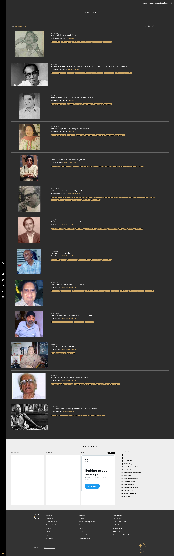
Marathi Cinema (90, 384)
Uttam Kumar (123, 166)
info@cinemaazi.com (49, 548)
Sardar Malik (56, 291)
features (10, 3)
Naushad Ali (56, 42)
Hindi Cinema (107, 104)
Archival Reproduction (59, 73)
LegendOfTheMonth (130, 493)
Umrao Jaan (101, 415)
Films (81, 528)
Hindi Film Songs (87, 42)
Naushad (63, 259)
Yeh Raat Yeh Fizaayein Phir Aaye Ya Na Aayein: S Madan (72, 97)
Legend (86, 197)
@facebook (49, 452)
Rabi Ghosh (132, 166)
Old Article (70, 104)
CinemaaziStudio (129, 484)
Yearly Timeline (118, 515)
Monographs (117, 518)
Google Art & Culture (119, 522)
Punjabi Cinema (98, 104)
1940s (120, 228)
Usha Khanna (80, 135)
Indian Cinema (119, 73)
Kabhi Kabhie (93, 415)
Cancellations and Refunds (121, 535)
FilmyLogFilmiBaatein (131, 487)
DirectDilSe (127, 475)
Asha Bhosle (101, 166)
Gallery (48, 528)
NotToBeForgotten (129, 464)
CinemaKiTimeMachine (131, 478)
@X (82, 452)
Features (82, 515)
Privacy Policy (117, 531)
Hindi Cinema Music (90, 228)
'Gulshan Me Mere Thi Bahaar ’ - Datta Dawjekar (69, 378)
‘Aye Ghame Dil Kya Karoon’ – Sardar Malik (67, 284)
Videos (81, 518)
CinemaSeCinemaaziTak (131, 458)
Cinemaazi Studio (85, 538)
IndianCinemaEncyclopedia (132, 472)
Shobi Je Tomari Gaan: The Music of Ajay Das (68, 160)
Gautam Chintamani (74, 69)
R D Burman (78, 73)
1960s (117, 291)
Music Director (97, 42)
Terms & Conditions (52, 525)
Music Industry (107, 42)
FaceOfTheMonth (129, 461)
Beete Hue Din (139, 228)
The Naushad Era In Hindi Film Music (65, 35)
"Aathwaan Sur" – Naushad (61, 253)
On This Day (117, 525)
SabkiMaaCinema (129, 469)
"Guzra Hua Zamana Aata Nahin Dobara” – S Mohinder (71, 315)
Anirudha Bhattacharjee (69, 163)
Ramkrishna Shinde (58, 228)
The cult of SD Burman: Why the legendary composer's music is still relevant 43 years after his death (89, 66)
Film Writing (78, 104)
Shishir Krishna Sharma (69, 225)
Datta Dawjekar (57, 384)
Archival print (71, 135)
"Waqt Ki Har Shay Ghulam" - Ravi (63, 346)
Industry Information (85, 535)
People (81, 525)
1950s (125, 228)
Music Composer (66, 42)
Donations (49, 518)
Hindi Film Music (76, 42)
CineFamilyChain (129, 490)
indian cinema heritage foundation (155, 3)
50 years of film (117, 197)
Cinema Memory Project (87, 522)
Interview (130, 228)
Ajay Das (55, 166)
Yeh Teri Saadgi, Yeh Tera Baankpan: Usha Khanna (70, 129)
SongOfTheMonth (129, 481)
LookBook (127, 496)
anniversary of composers (147, 197)
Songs (81, 531)
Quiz (47, 535)
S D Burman (70, 73)
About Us (49, 515)
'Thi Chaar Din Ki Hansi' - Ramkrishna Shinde (68, 222)
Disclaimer (49, 538)
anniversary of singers (105, 197)
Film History (83, 166)
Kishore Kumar (92, 166)
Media (48, 531)
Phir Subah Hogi (83, 415)
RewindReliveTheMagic (131, 466)
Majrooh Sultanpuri (74, 194)
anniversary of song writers (131, 197)
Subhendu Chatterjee (112, 166)
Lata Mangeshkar (79, 384)
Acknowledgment (51, 522)
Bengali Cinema (74, 166)
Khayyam (55, 415)
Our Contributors (118, 528)
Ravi (54, 353)
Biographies (128, 73)
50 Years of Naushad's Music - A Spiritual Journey (69, 191)
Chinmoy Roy (140, 166)
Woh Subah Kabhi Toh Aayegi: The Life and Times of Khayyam (74, 409)
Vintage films (86, 200)
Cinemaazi (71, 38)
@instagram (15, 452)
